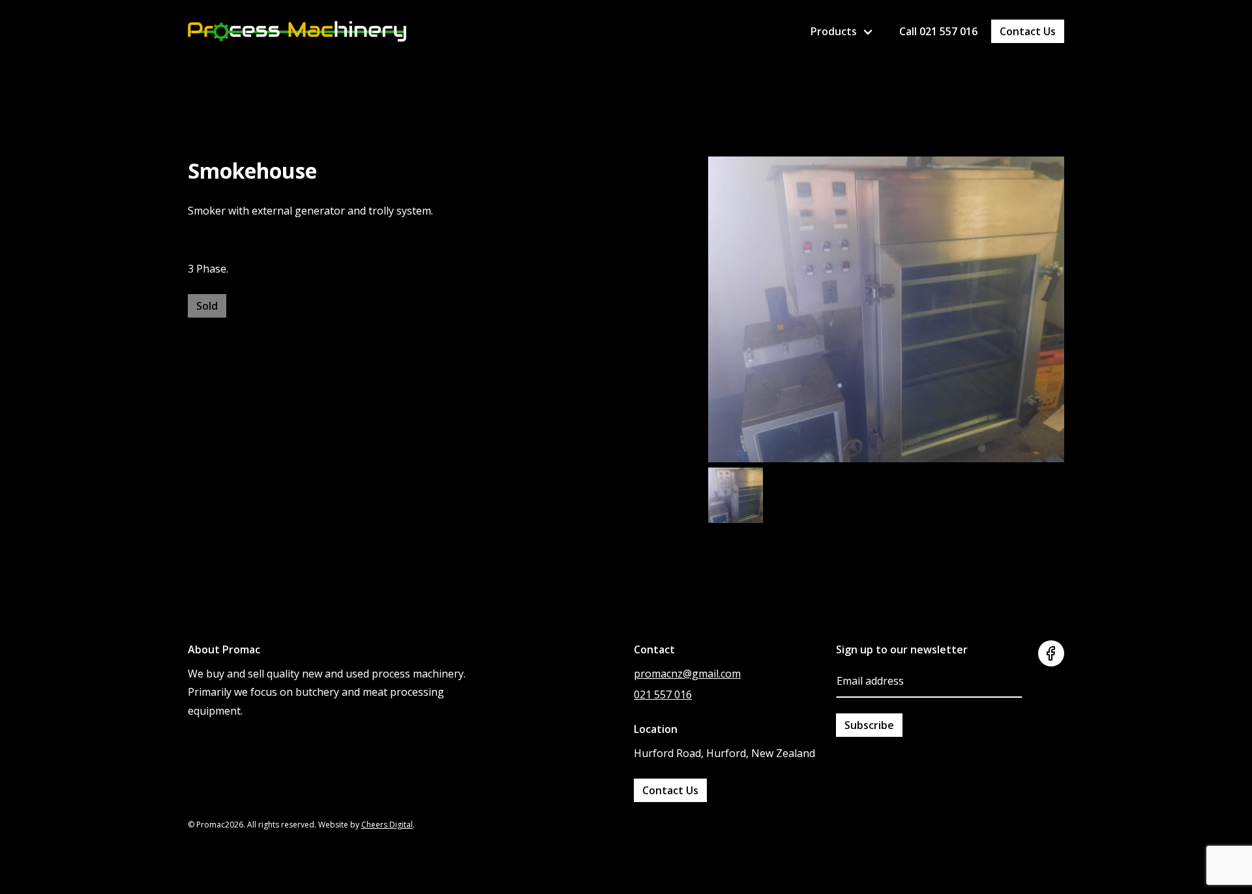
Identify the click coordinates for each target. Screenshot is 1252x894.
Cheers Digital (387, 824)
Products (834, 31)
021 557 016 (663, 694)
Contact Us (1028, 31)
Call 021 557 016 (938, 31)
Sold (207, 306)
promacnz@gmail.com (687, 673)
